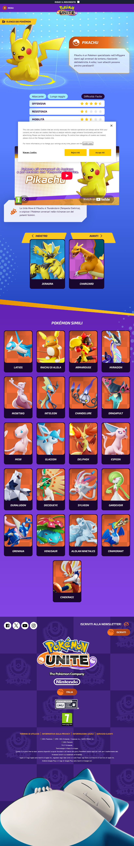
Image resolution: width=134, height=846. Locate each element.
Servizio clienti (105, 734)
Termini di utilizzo (29, 734)
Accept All (100, 152)
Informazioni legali (83, 734)
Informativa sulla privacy (56, 734)
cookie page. (88, 143)
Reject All (75, 152)
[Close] (111, 125)
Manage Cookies (30, 152)
